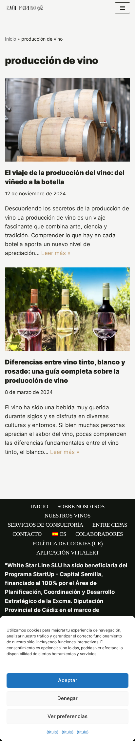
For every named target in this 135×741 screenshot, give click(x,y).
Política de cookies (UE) (67, 543)
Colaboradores (99, 534)
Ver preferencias (67, 716)
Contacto (27, 534)
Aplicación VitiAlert (67, 553)
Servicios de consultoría (45, 525)
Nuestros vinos (67, 516)
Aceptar (67, 680)
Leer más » (55, 253)
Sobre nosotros (81, 506)
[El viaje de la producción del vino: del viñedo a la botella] (67, 120)
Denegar (67, 698)
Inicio (10, 39)
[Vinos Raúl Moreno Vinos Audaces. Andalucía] (24, 8)
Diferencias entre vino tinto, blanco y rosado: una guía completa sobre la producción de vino (65, 371)
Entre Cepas (109, 525)
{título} (52, 732)
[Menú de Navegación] (122, 7)
